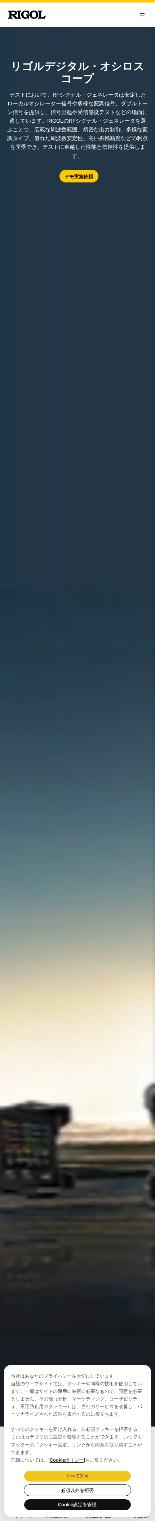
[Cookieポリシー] (66, 1460)
